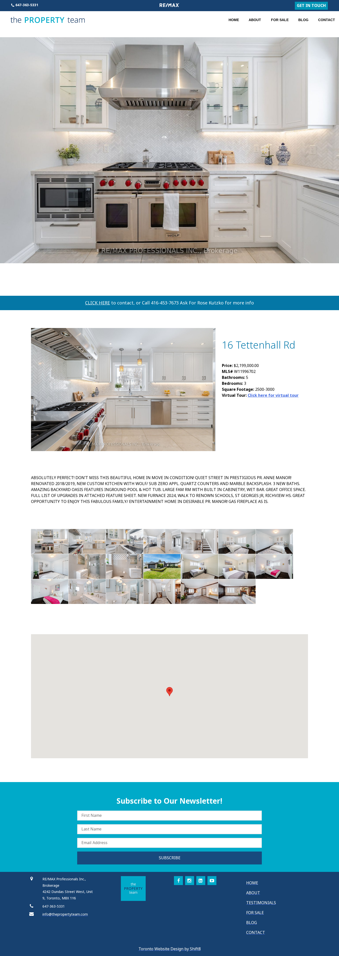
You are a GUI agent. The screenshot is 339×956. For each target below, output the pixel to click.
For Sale (280, 20)
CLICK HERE (97, 303)
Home (234, 20)
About (255, 20)
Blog (303, 20)
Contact (326, 20)
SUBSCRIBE (169, 858)
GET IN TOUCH (311, 5)
